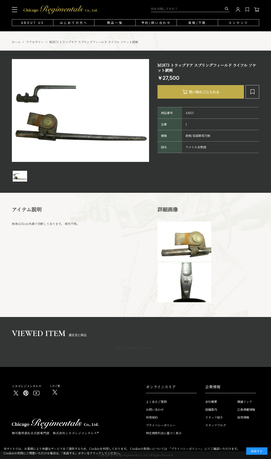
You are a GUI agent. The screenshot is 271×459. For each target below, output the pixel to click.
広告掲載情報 (246, 409)
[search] (226, 9)
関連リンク (244, 402)
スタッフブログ (215, 425)
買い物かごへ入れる (201, 92)
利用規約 (152, 417)
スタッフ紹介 (214, 417)
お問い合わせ (155, 409)
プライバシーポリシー (161, 425)
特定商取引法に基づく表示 (163, 433)
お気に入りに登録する (252, 91)
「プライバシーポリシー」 (186, 449)
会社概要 (211, 402)
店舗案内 (211, 409)
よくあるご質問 (156, 402)
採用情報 (243, 417)
